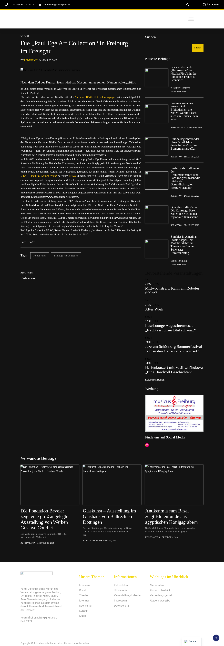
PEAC (72, 175)
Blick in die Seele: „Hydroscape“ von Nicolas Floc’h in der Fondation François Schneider (183, 73)
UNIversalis (120, 590)
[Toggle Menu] (191, 19)
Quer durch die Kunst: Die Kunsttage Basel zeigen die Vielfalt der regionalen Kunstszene (184, 212)
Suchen (150, 37)
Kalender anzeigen (154, 379)
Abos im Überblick (160, 590)
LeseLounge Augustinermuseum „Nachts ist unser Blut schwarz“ (171, 327)
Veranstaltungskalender (127, 595)
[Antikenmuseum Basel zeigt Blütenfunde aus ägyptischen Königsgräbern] (174, 485)
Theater (84, 595)
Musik (82, 615)
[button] (187, 4)
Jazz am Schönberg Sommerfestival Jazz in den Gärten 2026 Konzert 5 (173, 348)
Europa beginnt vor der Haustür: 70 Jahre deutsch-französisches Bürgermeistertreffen (185, 143)
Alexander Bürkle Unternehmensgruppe (95, 97)
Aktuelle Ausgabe (160, 600)
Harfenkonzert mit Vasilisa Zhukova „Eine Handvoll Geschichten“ (174, 369)
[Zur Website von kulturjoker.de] (156, 78)
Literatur (84, 600)
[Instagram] (147, 445)
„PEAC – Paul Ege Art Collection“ (38, 175)
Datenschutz (121, 605)
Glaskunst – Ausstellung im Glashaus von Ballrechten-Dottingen (109, 516)
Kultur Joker (39, 255)
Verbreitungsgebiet (161, 595)
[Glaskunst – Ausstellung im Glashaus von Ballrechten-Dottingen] (112, 485)
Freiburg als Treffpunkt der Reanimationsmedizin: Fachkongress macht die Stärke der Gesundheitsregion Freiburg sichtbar (185, 178)
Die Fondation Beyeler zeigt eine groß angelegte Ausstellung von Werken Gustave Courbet (44, 519)
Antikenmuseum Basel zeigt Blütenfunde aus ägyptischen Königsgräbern (171, 516)
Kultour (83, 610)
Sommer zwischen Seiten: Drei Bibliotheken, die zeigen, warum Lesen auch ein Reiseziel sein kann (184, 111)
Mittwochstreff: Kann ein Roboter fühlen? (172, 290)
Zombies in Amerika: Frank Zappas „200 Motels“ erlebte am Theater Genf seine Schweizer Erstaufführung (183, 245)
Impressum (120, 600)
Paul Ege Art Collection (66, 255)
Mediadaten (157, 585)
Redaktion (31, 60)
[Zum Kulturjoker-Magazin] (45, 19)
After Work (154, 309)
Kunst (24, 36)
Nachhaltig (85, 605)
